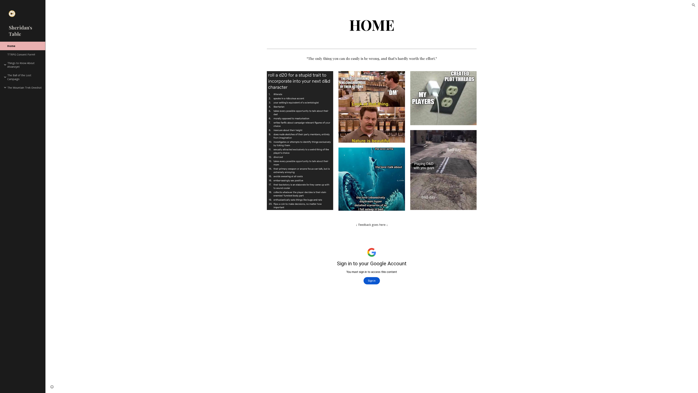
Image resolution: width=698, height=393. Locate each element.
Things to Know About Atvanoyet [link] (21, 65)
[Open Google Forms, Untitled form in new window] (469, 235)
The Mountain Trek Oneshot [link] (24, 87)
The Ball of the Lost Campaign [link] (19, 77)
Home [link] (11, 46)
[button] (693, 5)
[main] (372, 24)
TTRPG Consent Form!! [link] (21, 54)
